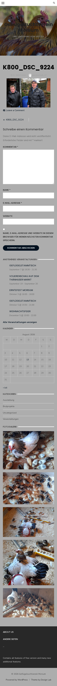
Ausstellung (8, 400)
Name (6, 190)
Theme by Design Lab (41, 679)
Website (7, 216)
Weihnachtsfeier (20, 311)
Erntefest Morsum (21, 290)
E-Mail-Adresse (12, 203)
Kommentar (10, 147)
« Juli (5, 387)
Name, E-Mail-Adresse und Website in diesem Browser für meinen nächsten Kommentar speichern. (28, 237)
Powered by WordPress (17, 679)
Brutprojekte (8, 406)
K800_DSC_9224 (15, 119)
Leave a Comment (15, 110)
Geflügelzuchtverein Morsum (28, 27)
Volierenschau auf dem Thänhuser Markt (24, 277)
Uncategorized (10, 412)
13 (27, 359)
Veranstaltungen (11, 419)
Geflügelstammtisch (22, 265)
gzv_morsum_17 (39, 75)
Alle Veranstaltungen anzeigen (20, 322)
